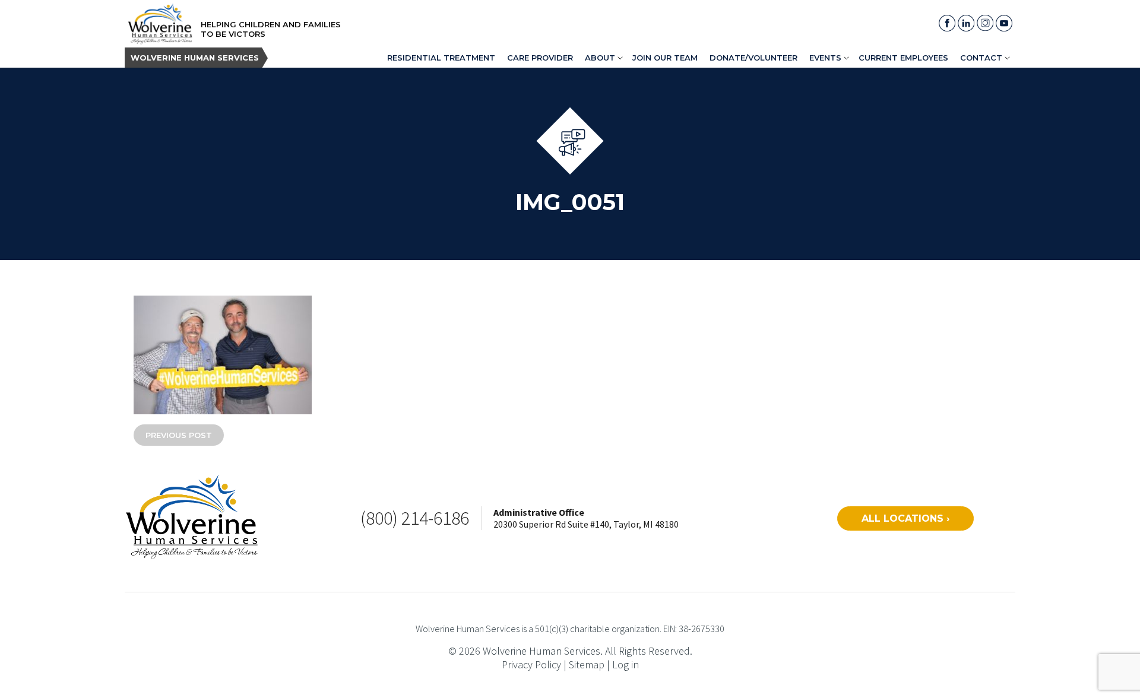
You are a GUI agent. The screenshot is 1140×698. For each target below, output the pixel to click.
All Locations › (905, 518)
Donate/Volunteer (753, 57)
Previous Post (178, 435)
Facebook (947, 23)
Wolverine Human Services (195, 57)
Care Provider (540, 57)
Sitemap (586, 664)
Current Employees (903, 57)
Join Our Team (665, 57)
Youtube (1004, 23)
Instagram (985, 23)
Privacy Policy (531, 664)
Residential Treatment (441, 57)
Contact (981, 57)
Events (825, 57)
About (600, 57)
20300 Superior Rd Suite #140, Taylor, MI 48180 (586, 524)
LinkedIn (966, 23)
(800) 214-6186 (414, 518)
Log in (625, 664)
